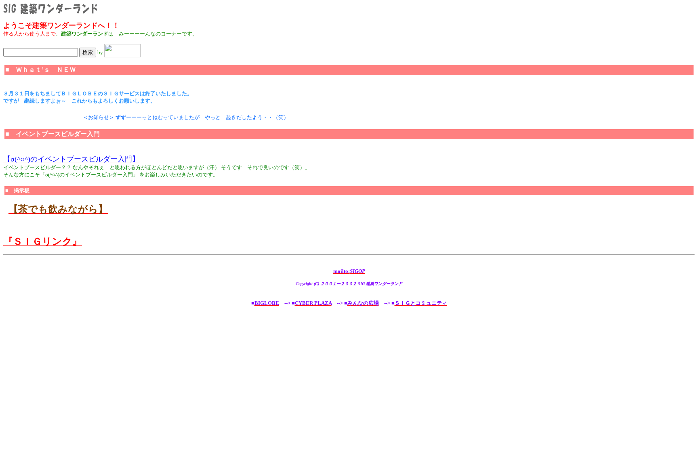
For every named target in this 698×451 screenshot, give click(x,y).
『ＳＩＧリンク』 (42, 241)
